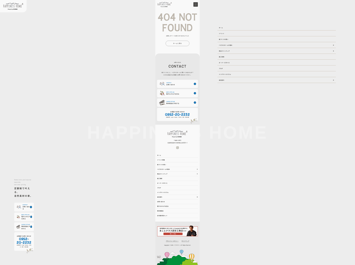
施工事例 (159, 178)
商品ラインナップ (162, 174)
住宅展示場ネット (162, 215)
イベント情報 (161, 160)
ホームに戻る (177, 43)
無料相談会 (160, 211)
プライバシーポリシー (172, 241)
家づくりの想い (161, 164)
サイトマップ (185, 241)
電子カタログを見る (163, 206)
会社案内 (159, 197)
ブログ (159, 188)
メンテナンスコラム (163, 192)
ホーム (159, 155)
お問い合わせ (161, 201)
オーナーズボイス (162, 183)
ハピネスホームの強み (163, 169)
